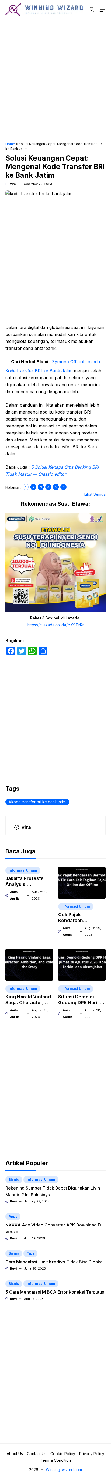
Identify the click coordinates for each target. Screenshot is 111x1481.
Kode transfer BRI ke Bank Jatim (38, 370)
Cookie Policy (62, 1453)
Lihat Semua (95, 494)
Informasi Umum (23, 870)
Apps (13, 1216)
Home (10, 144)
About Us (15, 1453)
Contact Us (36, 1453)
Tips (30, 1253)
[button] (92, 9)
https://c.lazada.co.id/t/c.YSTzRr (55, 625)
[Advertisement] (55, 81)
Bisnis (14, 1179)
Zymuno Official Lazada (76, 361)
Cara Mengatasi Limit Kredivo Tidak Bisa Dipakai (54, 1261)
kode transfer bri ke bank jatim (38, 802)
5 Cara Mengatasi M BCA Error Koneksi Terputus (54, 1292)
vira (13, 184)
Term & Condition (55, 1460)
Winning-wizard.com (64, 1469)
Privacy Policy (91, 1453)
